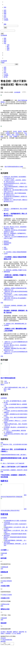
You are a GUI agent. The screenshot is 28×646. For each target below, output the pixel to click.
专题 (8, 45)
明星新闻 (6, 244)
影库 (5, 16)
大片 (5, 15)
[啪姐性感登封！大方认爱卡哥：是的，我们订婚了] (15, 529)
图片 (8, 46)
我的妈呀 (4, 623)
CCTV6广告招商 (16, 633)
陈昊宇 (20, 131)
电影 (5, 38)
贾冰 (17, 133)
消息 (5, 7)
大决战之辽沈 (5, 598)
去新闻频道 (4, 398)
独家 (5, 41)
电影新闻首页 (7, 242)
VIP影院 (6, 20)
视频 (5, 13)
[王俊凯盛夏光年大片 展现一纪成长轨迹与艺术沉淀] (15, 522)
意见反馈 (3, 638)
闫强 (10, 136)
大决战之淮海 (5, 586)
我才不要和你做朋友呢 (11, 166)
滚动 (8, 49)
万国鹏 (15, 136)
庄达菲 (15, 131)
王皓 (24, 131)
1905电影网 (4, 35)
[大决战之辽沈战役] (6, 594)
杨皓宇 (9, 134)
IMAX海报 (20, 166)
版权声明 (21, 631)
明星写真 (4, 514)
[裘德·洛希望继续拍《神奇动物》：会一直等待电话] (15, 542)
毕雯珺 (7, 133)
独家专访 (4, 481)
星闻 (5, 40)
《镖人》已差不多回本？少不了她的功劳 (14, 466)
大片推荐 (5, 550)
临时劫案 (4, 558)
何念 (8, 131)
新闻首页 (6, 241)
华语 (5, 247)
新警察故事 (4, 572)
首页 (5, 10)
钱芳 (13, 134)
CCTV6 (6, 18)
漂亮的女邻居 (5, 609)
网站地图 (9, 631)
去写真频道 (4, 517)
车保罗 (17, 134)
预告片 (2, 384)
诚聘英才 (15, 631)
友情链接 (8, 633)
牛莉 (25, 133)
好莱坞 (5, 249)
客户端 (5, 77)
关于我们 (3, 631)
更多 (5, 43)
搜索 (5, 24)
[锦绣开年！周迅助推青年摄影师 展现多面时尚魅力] (15, 535)
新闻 (5, 12)
